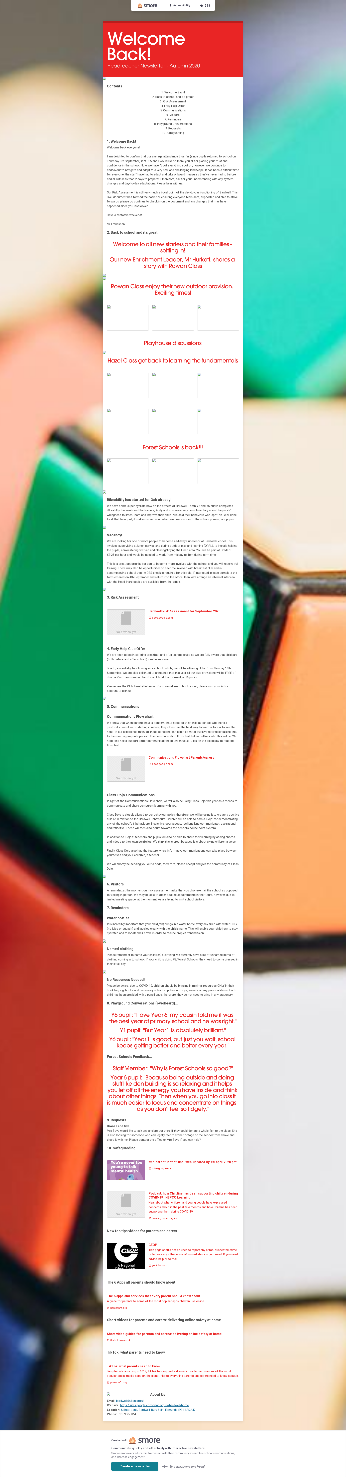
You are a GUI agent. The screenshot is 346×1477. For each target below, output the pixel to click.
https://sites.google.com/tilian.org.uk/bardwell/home (154, 1405)
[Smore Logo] (147, 5)
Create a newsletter (135, 1466)
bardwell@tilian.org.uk (130, 1401)
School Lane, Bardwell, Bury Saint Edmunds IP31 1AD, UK (158, 1410)
